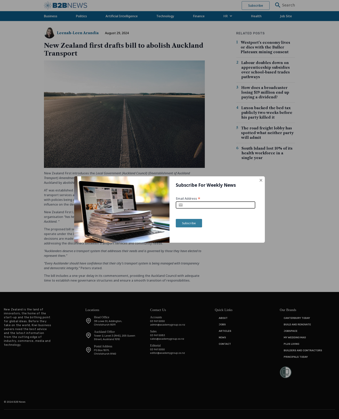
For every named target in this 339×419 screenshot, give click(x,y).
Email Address (188, 198)
